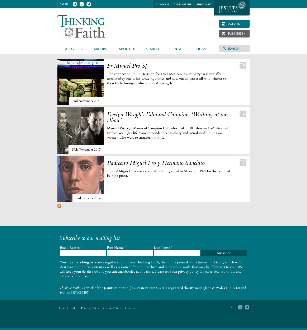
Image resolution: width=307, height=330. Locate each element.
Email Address (71, 247)
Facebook (81, 4)
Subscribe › (236, 33)
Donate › (234, 23)
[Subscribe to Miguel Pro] (59, 206)
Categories (73, 49)
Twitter (88, 4)
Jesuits (232, 7)
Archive (101, 49)
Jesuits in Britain (116, 288)
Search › (234, 48)
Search (74, 4)
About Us (127, 49)
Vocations (162, 4)
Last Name (163, 247)
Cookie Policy (112, 308)
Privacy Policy (90, 308)
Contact (177, 49)
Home (61, 308)
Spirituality (204, 4)
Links (201, 49)
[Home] (86, 26)
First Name (116, 247)
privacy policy (188, 271)
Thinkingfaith (182, 4)
